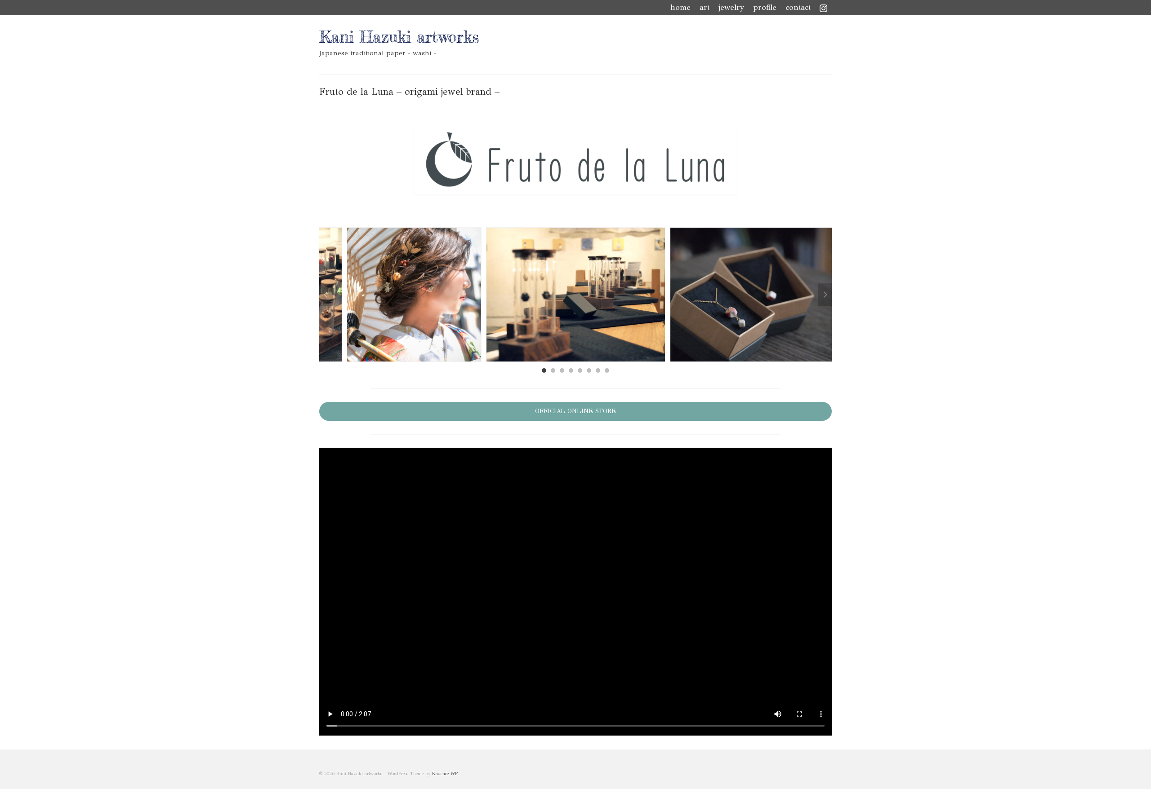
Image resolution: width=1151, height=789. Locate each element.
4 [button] (571, 370)
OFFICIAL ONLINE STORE (575, 411)
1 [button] (544, 370)
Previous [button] (326, 294)
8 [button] (606, 370)
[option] (576, 294)
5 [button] (580, 370)
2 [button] (553, 370)
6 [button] (588, 370)
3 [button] (562, 370)
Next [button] (825, 294)
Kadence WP (445, 773)
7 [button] (597, 370)
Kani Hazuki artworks (399, 37)
